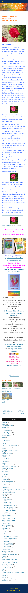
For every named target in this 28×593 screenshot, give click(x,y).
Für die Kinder (5, 458)
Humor (3, 469)
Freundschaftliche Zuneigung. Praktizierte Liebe (6, 389)
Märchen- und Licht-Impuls (8, 520)
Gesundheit (5, 461)
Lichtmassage (7, 430)
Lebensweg (5, 486)
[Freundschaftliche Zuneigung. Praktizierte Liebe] (7, 385)
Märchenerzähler (8, 432)
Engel (3, 448)
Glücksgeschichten (8, 465)
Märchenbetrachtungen (9, 505)
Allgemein (4, 427)
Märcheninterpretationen (10, 507)
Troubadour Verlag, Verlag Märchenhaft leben (13, 572)
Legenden (4, 487)
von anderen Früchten (9, 510)
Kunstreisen (5, 478)
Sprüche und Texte (6, 567)
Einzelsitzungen (7, 533)
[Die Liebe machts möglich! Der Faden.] (7, 396)
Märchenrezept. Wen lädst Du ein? (17, 388)
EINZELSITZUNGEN (7, 447)
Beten (3, 437)
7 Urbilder (4, 422)
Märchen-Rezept (6, 523)
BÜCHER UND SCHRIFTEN (8, 442)
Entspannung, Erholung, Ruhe (9, 450)
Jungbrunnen (5, 474)
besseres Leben (6, 435)
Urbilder (4, 577)
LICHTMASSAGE (6, 494)
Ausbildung (6, 531)
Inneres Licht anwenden (10, 538)
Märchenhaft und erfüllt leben (17, 587)
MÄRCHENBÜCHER (7, 525)
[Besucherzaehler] (14, 376)
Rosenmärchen (7, 509)
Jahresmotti (5, 473)
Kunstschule (5, 479)
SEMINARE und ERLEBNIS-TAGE (10, 562)
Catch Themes (18, 590)
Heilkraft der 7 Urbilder (7, 468)
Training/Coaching (8, 544)
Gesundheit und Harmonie (10, 536)
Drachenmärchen (8, 502)
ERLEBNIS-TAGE (6, 455)
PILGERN (4, 556)
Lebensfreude (5, 483)
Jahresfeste (5, 471)
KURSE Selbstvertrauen (8, 481)
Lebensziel (6, 541)
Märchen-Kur (5, 522)
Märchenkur (5, 528)
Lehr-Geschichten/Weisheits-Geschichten (12, 489)
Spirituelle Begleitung (7, 566)
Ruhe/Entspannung (8, 543)
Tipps (3, 571)
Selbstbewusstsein (6, 561)
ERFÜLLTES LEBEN (7, 453)
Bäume (5, 500)
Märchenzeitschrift (6, 549)
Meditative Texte (6, 551)
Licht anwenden (6, 491)
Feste (3, 456)
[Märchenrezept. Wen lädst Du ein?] (18, 385)
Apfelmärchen (7, 499)
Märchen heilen (6, 515)
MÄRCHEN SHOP (6, 517)
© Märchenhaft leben (6, 225)
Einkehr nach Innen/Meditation (9, 445)
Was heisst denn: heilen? (10, 548)
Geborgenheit (7, 535)
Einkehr (4, 443)
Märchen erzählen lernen (8, 513)
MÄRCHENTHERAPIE (7, 530)
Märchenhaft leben (6, 527)
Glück (3, 463)
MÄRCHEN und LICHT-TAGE (9, 518)
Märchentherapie (8, 434)
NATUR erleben (6, 553)
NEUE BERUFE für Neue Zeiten (10, 554)
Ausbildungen (5, 429)
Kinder (3, 476)
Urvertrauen (7, 546)
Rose (3, 557)
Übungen (4, 575)
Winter (5, 512)
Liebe (3, 496)
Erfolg (3, 452)
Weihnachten (5, 580)
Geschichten (7, 440)
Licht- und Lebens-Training (8, 492)
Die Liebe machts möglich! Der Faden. (6, 401)
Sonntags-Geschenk (7, 564)
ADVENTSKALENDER (7, 425)
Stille (3, 569)
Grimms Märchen (8, 504)
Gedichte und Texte (7, 460)
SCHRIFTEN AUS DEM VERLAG (9, 559)
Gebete (5, 439)
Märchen (4, 497)
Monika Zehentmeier (14, 365)
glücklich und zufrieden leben (9, 466)
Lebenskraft (5, 484)
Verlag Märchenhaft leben (8, 579)
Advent (3, 424)
